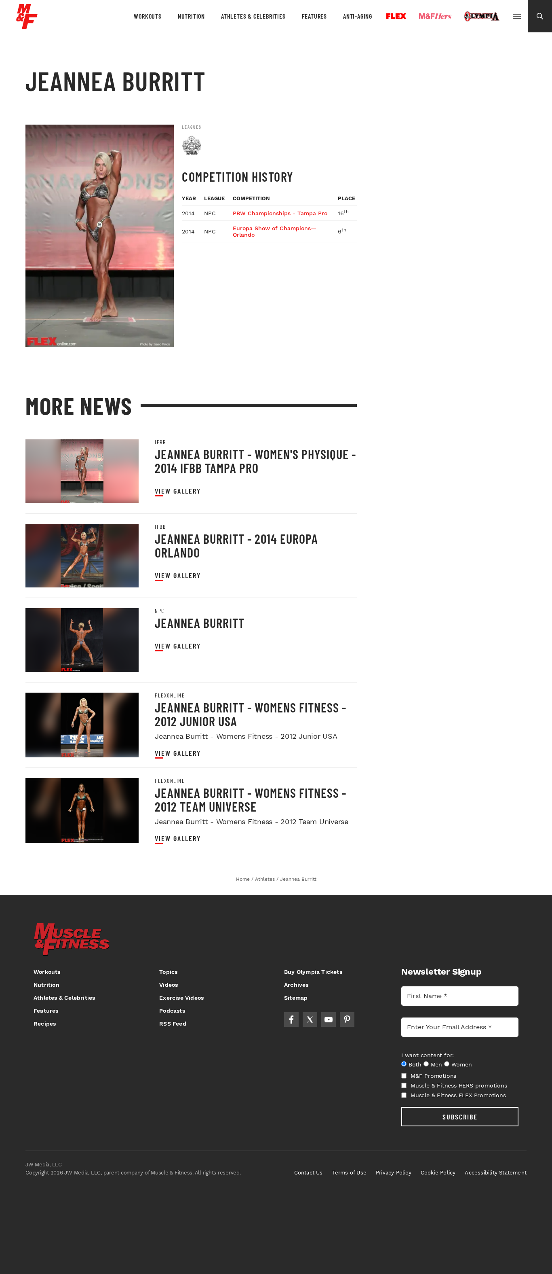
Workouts (147, 16)
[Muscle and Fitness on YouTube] (328, 1019)
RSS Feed (172, 1023)
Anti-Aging (357, 16)
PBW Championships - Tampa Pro (280, 213)
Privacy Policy (393, 1173)
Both (415, 1064)
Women (461, 1064)
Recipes (45, 1023)
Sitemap (296, 997)
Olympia (482, 16)
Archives (296, 984)
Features (314, 16)
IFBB (160, 442)
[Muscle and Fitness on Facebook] (291, 1019)
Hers (435, 16)
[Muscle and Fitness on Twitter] (310, 1019)
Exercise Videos (181, 997)
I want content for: (427, 1055)
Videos (168, 984)
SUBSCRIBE (460, 1116)
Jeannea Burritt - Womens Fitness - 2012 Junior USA (250, 714)
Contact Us (308, 1173)
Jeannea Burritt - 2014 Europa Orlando (236, 545)
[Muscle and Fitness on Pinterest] (347, 1019)
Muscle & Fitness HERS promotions (459, 1085)
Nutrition (191, 16)
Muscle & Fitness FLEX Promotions (458, 1095)
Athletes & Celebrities (253, 16)
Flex (396, 16)
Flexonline (170, 695)
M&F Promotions (433, 1076)
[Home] (27, 26)
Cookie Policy (438, 1173)
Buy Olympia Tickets (313, 972)
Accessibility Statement (496, 1173)
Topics (168, 972)
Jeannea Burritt (199, 622)
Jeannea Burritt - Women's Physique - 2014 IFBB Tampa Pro (255, 460)
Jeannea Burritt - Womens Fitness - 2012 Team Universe (250, 799)
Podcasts (172, 1010)
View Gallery (178, 491)
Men (436, 1064)
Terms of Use (349, 1173)
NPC (159, 611)
